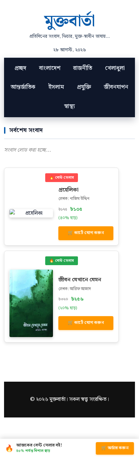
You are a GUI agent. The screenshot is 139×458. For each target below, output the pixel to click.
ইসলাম (56, 87)
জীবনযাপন (116, 87)
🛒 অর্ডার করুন (115, 448)
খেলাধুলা (115, 68)
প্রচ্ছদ (20, 68)
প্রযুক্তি (84, 87)
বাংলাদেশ (49, 68)
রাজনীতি (82, 68)
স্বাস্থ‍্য (69, 106)
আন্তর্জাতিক (23, 87)
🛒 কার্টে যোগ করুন (86, 232)
